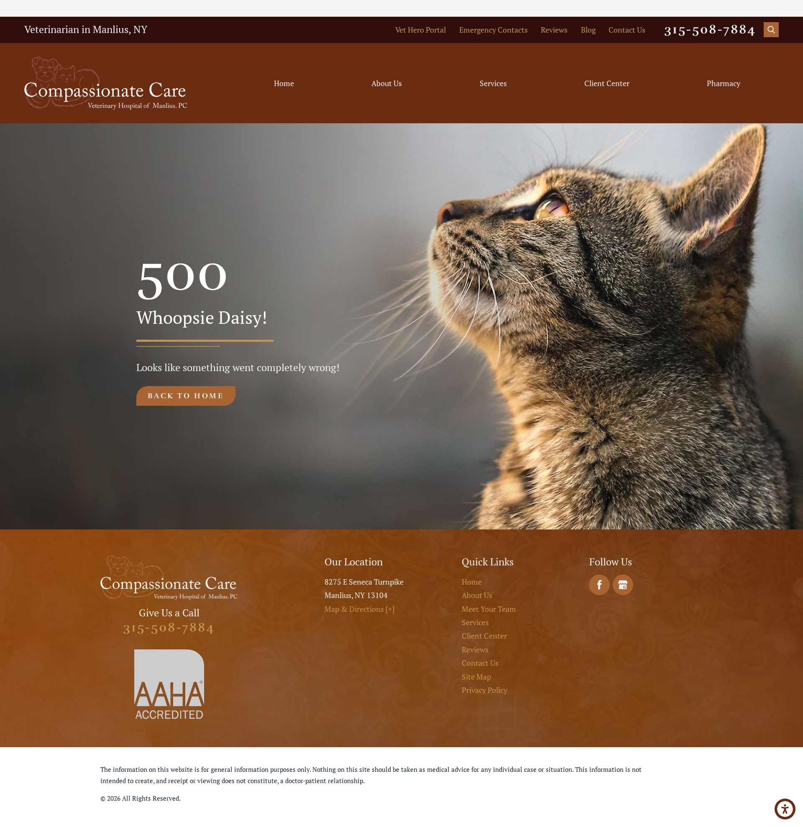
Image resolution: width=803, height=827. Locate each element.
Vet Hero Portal (420, 30)
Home (284, 83)
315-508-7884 (710, 29)
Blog (588, 30)
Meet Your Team (489, 609)
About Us (386, 83)
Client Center (606, 83)
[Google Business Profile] (623, 585)
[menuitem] (284, 83)
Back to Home (186, 395)
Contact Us (627, 30)
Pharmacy (723, 83)
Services (493, 83)
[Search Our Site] (771, 29)
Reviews (554, 30)
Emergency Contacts (493, 30)
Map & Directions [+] (360, 609)
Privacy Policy (484, 690)
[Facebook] (599, 585)
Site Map (476, 677)
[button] (785, 809)
